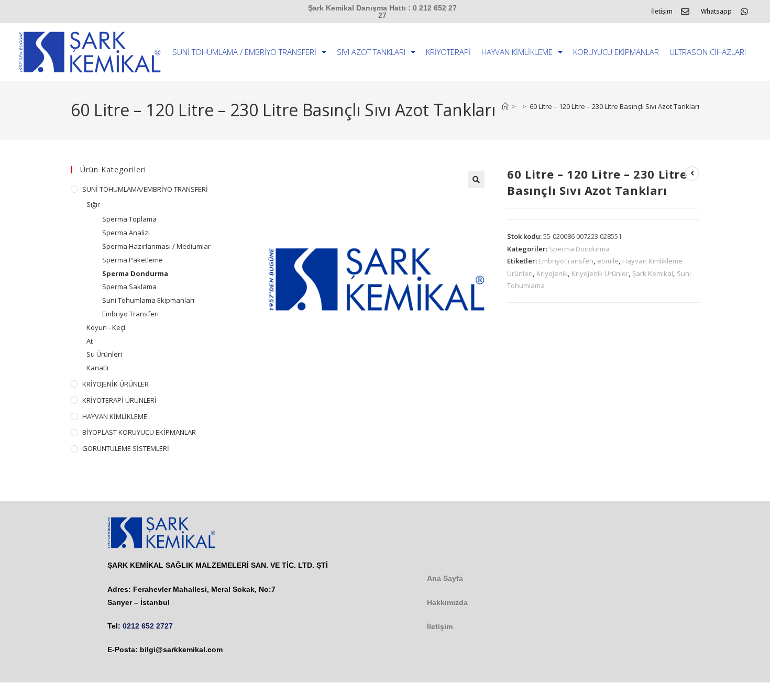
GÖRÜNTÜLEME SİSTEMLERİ (125, 448)
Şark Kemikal (652, 273)
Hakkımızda (447, 602)
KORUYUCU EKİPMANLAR (616, 52)
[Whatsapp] (744, 11)
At (89, 341)
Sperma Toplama (129, 219)
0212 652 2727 (148, 626)
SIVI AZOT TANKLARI (371, 52)
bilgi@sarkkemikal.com (181, 649)
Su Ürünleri (104, 354)
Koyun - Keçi (105, 327)
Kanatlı (97, 367)
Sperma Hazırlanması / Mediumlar (156, 246)
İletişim (662, 11)
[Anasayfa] (505, 106)
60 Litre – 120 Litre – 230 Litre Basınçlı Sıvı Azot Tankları (614, 106)
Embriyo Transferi (130, 313)
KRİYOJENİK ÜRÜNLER (115, 384)
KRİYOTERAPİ (448, 52)
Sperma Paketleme (132, 260)
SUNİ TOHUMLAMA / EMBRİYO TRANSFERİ (244, 52)
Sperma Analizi (126, 232)
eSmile (608, 261)
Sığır (93, 204)
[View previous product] (692, 173)
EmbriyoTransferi (565, 261)
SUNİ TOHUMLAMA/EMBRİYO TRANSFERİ (145, 189)
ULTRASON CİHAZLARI (707, 52)
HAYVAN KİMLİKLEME (517, 52)
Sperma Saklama (129, 286)
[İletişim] (685, 11)
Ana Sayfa (445, 578)
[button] (476, 179)
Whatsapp (716, 11)
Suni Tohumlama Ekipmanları (148, 300)
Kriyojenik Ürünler (600, 273)
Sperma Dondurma (579, 249)
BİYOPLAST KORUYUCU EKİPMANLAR (139, 432)
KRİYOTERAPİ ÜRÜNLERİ (119, 400)
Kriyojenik (552, 273)
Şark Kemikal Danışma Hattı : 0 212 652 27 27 (382, 11)
